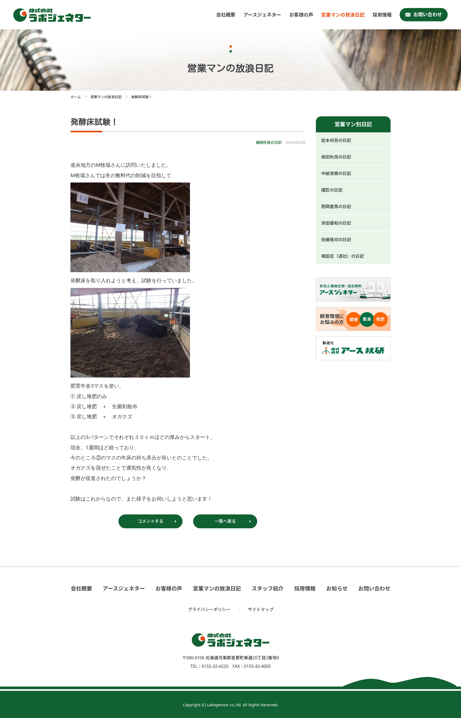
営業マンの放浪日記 (342, 14)
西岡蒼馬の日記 (336, 206)
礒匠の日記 (332, 190)
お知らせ (337, 588)
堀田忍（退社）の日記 (342, 256)
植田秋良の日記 (336, 157)
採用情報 (382, 14)
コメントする (150, 521)
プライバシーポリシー (209, 609)
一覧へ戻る (225, 521)
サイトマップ (260, 609)
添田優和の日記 (336, 223)
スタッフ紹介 (268, 588)
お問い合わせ (427, 14)
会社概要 (225, 14)
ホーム (75, 96)
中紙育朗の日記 (336, 173)
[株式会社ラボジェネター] (53, 15)
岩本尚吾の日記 (336, 140)
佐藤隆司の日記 (336, 240)
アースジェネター (262, 14)
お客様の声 (301, 14)
